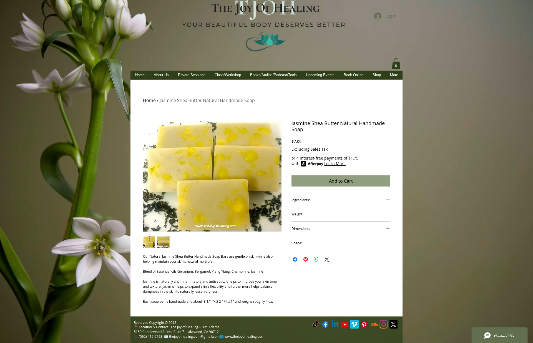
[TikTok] (315, 324)
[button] (396, 63)
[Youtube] (345, 324)
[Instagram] (383, 324)
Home (149, 100)
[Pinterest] (364, 324)
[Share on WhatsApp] (316, 259)
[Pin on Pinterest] (305, 259)
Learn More (335, 163)
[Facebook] (325, 324)
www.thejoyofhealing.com (244, 336)
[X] (393, 324)
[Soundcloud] (374, 324)
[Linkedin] (335, 324)
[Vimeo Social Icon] (354, 324)
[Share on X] (326, 259)
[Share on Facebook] (295, 259)
